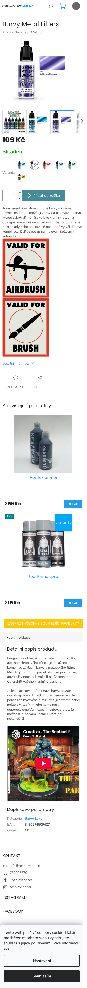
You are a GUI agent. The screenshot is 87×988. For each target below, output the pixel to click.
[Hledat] (51, 6)
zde (7, 948)
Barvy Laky (33, 818)
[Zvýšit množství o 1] (19, 193)
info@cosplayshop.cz (25, 865)
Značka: (22, 32)
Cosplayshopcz (21, 880)
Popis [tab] (11, 637)
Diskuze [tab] (24, 637)
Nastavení (42, 960)
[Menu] (76, 6)
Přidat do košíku (47, 195)
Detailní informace (15, 363)
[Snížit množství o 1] (19, 198)
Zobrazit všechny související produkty (43, 623)
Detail (73, 504)
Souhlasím (41, 976)
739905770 (18, 872)
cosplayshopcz (20, 887)
